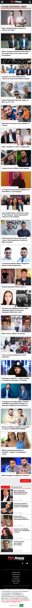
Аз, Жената (16, 579)
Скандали (16, 576)
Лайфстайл (16, 572)
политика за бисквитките (21, 600)
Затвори (13, 605)
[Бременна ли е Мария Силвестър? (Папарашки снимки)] (7, 533)
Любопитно (16, 574)
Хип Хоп (16, 583)
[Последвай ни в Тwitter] (27, 563)
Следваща (25, 481)
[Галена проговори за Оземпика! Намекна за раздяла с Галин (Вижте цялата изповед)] (7, 508)
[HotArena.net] (16, 558)
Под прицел (16, 581)
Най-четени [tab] (5, 487)
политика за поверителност (12, 602)
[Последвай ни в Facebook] (22, 563)
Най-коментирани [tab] (16, 487)
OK (21, 605)
